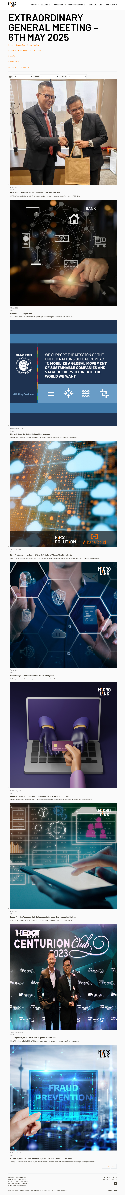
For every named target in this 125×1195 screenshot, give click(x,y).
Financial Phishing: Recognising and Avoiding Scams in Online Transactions (40, 796)
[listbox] (23, 76)
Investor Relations (76, 5)
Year (37, 77)
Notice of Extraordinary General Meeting (23, 45)
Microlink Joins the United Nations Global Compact (30, 434)
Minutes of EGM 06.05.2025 (18, 67)
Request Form (13, 61)
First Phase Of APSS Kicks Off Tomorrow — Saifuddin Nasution (35, 193)
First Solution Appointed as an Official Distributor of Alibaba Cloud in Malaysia (41, 555)
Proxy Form (12, 56)
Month (64, 77)
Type (10, 77)
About (34, 5)
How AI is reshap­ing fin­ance (21, 313)
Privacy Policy (112, 1190)
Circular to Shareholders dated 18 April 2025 (24, 50)
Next (113, 1166)
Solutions (45, 5)
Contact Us (111, 5)
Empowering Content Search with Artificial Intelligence (32, 675)
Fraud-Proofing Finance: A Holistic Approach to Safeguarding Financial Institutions (43, 917)
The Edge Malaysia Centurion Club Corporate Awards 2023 (33, 1038)
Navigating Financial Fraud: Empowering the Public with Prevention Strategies (41, 1158)
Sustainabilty (95, 5)
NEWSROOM (58, 5)
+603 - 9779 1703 (112, 1177)
